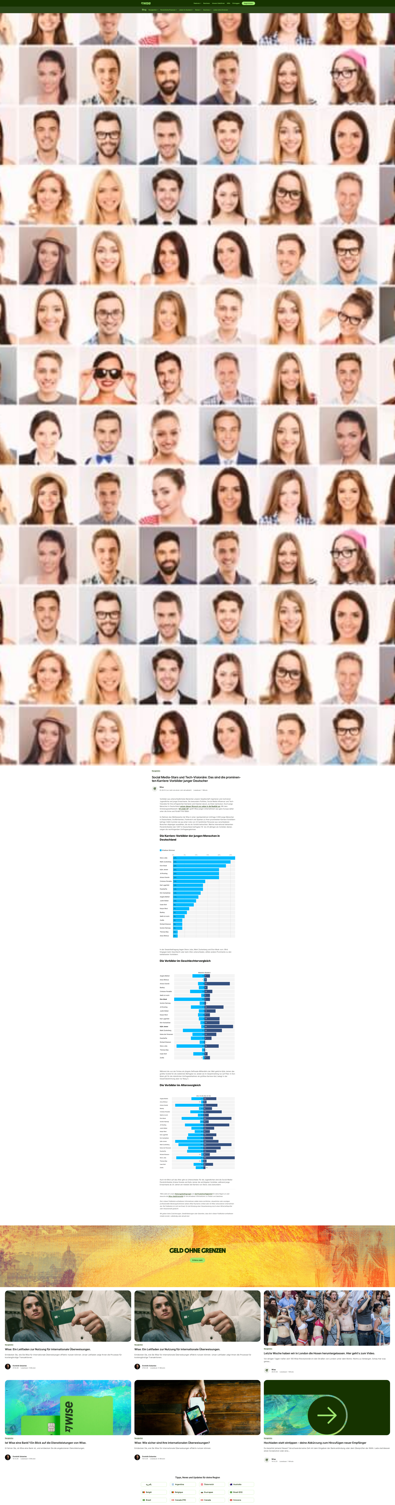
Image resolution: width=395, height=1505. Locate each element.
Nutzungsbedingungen (183, 1194)
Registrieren (248, 3)
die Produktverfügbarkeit (203, 1194)
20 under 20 (183, 809)
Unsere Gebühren (218, 3)
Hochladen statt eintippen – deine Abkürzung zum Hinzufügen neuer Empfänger (315, 1442)
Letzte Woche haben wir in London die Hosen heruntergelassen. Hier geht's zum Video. (319, 1353)
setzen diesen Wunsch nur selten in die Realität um (200, 806)
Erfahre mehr (197, 1260)
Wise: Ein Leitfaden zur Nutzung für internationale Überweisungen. (48, 1349)
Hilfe (228, 3)
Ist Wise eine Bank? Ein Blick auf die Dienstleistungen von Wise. (45, 1442)
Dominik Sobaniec (20, 1366)
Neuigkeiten (156, 771)
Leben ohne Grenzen (220, 10)
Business (206, 3)
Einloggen (236, 3)
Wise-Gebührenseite (175, 1196)
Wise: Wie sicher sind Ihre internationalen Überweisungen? (172, 1442)
